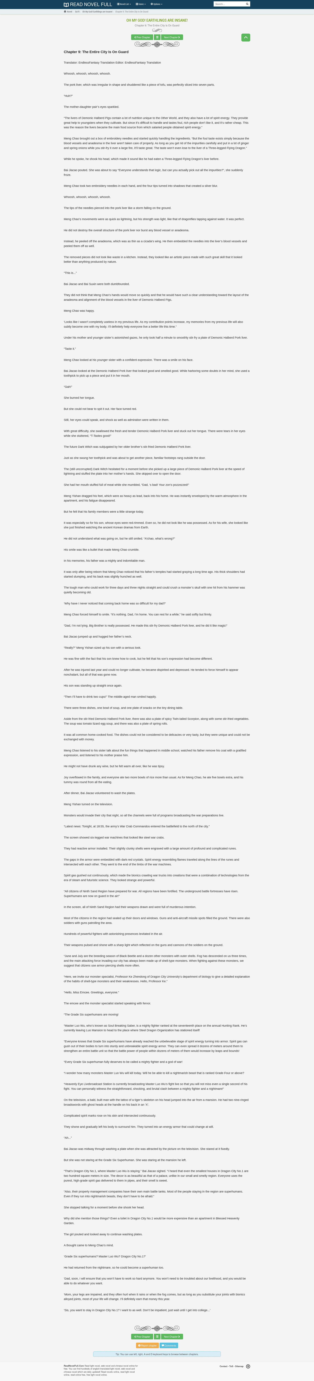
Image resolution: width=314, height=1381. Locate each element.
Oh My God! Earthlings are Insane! (157, 20)
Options (157, 4)
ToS (231, 1366)
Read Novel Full (90, 4)
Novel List (124, 4)
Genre (141, 4)
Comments (170, 1345)
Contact (223, 1366)
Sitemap (239, 1366)
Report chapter (148, 1345)
